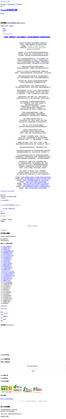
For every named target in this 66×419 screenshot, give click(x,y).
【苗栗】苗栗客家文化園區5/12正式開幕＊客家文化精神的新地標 (36, 177)
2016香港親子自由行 (6, 269)
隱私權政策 (40, 401)
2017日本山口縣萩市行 (6, 246)
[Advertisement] (32, 18)
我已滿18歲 (3, 416)
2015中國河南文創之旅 (6, 277)
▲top (2, 210)
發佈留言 (2, 221)
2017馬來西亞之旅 (5, 249)
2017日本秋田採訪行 (6, 260)
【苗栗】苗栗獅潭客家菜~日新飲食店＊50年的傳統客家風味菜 (36, 186)
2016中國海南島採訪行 (6, 266)
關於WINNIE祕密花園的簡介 (7, 398)
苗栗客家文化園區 (43, 60)
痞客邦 (10, 205)
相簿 (4, 28)
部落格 (4, 30)
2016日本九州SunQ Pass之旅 (7, 271)
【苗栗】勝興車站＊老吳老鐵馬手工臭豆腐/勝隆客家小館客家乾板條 (27, 37)
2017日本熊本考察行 (6, 261)
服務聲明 (45, 401)
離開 (7, 416)
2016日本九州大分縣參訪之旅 (8, 272)
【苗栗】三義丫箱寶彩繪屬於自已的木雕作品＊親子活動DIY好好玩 (35, 178)
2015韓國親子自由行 (6, 280)
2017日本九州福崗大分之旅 (7, 255)
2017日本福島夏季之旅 (6, 257)
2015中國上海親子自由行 (7, 278)
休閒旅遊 (11, 26)
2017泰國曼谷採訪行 (6, 247)
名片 (4, 31)
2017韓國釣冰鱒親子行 (6, 264)
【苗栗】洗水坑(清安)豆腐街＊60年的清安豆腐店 (35, 188)
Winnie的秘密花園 (9, 10)
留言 (13, 205)
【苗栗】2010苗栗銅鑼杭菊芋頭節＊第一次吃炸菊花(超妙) (35, 180)
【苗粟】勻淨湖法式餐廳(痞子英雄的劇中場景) (35, 181)
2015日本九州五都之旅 (6, 281)
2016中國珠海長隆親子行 (7, 268)
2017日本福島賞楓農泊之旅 (7, 251)
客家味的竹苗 (12, 208)
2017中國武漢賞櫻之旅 (6, 258)
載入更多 (2, 213)
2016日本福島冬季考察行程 (7, 274)
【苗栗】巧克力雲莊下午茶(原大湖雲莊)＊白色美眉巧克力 (35, 183)
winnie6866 (3, 197)
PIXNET (23, 401)
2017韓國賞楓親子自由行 (7, 252)
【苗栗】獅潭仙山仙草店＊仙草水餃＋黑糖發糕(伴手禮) (35, 185)
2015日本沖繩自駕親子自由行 (8, 275)
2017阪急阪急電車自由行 (7, 254)
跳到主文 (3, 13)
